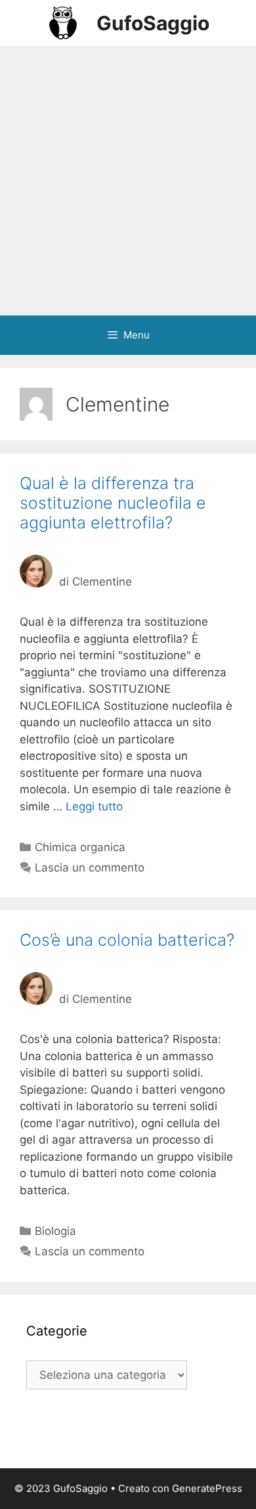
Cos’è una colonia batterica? (127, 940)
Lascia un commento (89, 867)
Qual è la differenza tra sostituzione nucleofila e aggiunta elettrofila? (113, 502)
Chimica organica (80, 847)
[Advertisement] (128, 181)
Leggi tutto (94, 806)
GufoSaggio (152, 23)
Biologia (55, 1231)
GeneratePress (207, 1488)
